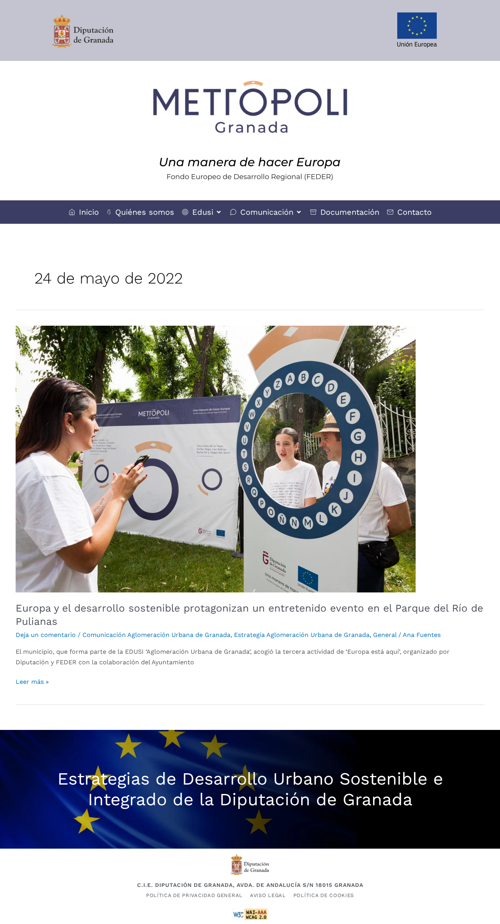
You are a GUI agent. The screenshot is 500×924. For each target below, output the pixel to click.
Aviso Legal (268, 895)
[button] (202, 212)
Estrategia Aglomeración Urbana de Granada (302, 635)
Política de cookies (323, 895)
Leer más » (32, 681)
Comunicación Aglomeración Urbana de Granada (156, 635)
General (384, 635)
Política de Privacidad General (194, 895)
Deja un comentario (46, 635)
